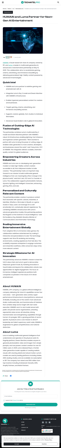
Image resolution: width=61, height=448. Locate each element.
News (9, 8)
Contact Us (24, 427)
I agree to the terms (14, 400)
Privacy (23, 430)
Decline (44, 444)
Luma (10, 65)
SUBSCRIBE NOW (30, 404)
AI (13, 8)
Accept (16, 444)
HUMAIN (5, 63)
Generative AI (19, 8)
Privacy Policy (16, 400)
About (23, 424)
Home (4, 8)
